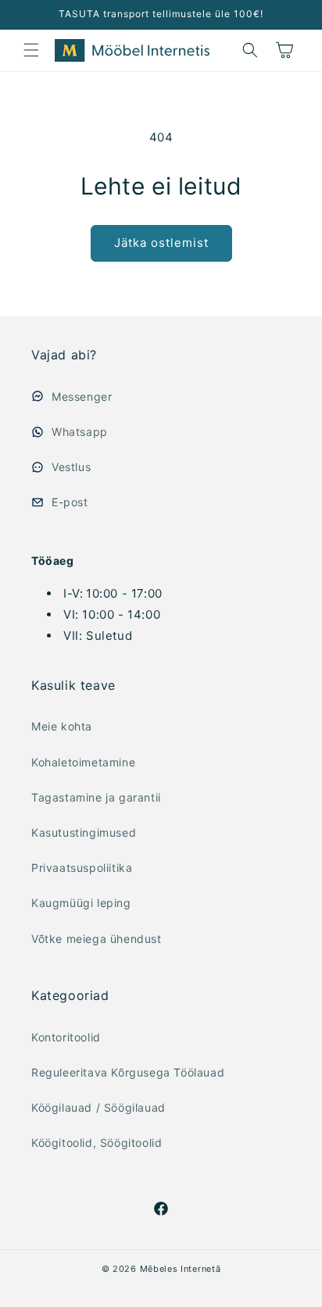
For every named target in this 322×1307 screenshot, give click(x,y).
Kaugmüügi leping (81, 902)
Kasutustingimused (83, 832)
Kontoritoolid (66, 1037)
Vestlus (71, 466)
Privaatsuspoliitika (81, 867)
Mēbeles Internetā (180, 1268)
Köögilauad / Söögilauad (98, 1107)
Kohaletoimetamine (83, 762)
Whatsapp (80, 431)
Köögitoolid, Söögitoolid (96, 1142)
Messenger (82, 396)
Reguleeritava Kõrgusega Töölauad (127, 1072)
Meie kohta (61, 726)
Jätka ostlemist (161, 242)
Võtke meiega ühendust (96, 938)
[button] (31, 50)
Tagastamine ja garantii (96, 797)
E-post (70, 502)
